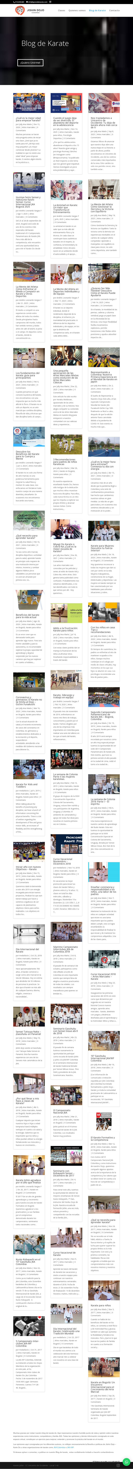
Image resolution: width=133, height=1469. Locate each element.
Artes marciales (28, 127)
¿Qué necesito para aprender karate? (26, 536)
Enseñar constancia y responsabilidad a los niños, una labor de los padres (103, 890)
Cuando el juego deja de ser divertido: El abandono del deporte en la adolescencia (65, 121)
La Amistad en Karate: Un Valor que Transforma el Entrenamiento (65, 209)
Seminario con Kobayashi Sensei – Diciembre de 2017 (63, 1173)
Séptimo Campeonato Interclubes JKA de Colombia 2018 (65, 949)
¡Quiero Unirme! (30, 62)
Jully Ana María (25, 124)
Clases (61, 11)
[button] (126, 1462)
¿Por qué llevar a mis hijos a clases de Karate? (27, 1101)
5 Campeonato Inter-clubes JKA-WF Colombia (27, 1343)
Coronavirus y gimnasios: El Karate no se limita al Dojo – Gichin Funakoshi (29, 701)
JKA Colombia (59, 1447)
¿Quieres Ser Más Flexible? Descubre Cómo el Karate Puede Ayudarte (103, 292)
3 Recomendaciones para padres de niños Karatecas (65, 462)
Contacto (114, 11)
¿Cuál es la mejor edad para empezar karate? (28, 119)
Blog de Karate (97, 11)
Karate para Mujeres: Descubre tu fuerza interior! (102, 548)
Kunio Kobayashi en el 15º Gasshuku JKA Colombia (28, 1262)
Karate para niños (33, 627)
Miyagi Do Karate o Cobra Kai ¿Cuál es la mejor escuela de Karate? (64, 548)
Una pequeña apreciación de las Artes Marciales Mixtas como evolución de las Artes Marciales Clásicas (66, 376)
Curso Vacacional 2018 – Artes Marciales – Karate (103, 976)
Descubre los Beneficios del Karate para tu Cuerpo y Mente (27, 455)
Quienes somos (77, 11)
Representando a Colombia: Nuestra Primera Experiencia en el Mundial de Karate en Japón (104, 377)
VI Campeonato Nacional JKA (61, 1111)
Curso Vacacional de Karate (64, 1253)
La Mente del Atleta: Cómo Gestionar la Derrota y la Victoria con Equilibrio (102, 208)
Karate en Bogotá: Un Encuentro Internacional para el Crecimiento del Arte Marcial (103, 1387)
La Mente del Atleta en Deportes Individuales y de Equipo (66, 291)
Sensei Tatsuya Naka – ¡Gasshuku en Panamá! (28, 1033)
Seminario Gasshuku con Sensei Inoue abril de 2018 (65, 1031)
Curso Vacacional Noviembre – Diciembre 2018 (62, 861)
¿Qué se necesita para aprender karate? (103, 1221)
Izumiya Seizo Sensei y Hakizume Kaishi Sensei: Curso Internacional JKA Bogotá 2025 (28, 202)
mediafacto (24, 790)
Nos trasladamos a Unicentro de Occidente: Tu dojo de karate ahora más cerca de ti (104, 122)
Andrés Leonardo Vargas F (30, 210)
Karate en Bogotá (67, 471)
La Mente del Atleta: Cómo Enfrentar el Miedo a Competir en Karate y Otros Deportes (27, 291)
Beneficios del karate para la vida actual (27, 616)
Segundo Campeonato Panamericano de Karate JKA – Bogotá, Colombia (103, 716)
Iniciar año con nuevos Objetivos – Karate (28, 868)
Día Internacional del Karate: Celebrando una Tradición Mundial (66, 1331)
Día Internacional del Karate (27, 950)
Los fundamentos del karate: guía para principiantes (27, 375)
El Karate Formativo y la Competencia (103, 1138)
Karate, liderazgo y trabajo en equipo (63, 696)
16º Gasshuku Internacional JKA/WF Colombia (102, 1058)
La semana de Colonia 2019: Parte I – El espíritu (103, 801)
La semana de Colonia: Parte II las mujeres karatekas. (65, 777)
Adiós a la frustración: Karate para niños (65, 629)
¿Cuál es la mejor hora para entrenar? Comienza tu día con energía (103, 465)
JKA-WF (70, 1447)
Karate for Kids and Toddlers (26, 785)
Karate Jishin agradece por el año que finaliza (28, 1181)
